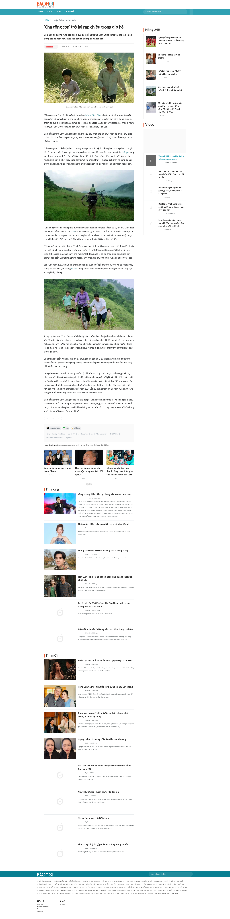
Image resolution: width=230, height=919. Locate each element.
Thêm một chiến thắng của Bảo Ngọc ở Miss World (103, 524)
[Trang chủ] (45, 4)
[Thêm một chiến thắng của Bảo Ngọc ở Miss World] (60, 533)
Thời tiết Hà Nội (181, 887)
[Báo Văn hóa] (160, 47)
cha (92, 434)
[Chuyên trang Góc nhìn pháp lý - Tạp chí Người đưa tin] (160, 230)
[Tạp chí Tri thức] (45, 475)
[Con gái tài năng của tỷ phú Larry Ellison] (58, 457)
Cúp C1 (137, 881)
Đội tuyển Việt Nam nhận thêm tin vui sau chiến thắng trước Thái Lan (171, 41)
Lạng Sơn (42, 887)
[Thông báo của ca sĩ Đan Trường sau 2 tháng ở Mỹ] (60, 559)
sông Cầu (104, 890)
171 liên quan (96, 498)
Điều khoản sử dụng (43, 907)
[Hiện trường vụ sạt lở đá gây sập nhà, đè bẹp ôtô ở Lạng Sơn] (151, 191)
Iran (73, 231)
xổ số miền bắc (133, 887)
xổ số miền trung (75, 881)
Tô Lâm (81, 884)
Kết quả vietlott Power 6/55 (66, 890)
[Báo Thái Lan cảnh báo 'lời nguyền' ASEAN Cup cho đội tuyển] (151, 175)
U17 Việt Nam (97, 893)
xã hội (74, 269)
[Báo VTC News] (161, 61)
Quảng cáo (40, 911)
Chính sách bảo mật (43, 909)
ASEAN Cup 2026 (79, 887)
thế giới (125, 152)
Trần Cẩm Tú (91, 887)
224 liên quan (170, 181)
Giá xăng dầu (171, 884)
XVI (134, 890)
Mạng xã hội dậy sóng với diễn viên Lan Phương (102, 739)
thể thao (181, 884)
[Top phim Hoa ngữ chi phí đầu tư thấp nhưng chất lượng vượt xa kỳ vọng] (60, 722)
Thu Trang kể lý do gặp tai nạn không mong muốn (103, 844)
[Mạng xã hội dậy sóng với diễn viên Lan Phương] (60, 748)
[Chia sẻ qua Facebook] (46, 418)
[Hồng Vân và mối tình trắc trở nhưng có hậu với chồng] (60, 696)
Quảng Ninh (50, 890)
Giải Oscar (77, 428)
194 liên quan (94, 773)
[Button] (191, 12)
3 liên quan (94, 554)
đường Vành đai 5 (160, 890)
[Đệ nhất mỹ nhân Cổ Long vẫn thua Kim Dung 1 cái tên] (60, 638)
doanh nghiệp (64, 893)
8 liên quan (174, 163)
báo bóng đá (90, 884)
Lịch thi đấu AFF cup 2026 (174, 881)
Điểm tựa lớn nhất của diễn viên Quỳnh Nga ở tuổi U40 (105, 660)
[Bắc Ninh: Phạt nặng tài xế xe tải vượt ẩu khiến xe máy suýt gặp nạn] (151, 208)
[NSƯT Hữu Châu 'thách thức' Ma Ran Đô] (60, 801)
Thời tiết (50, 887)
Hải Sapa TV (108, 893)
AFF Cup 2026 (95, 881)
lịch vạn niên (158, 881)
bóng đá (55, 893)
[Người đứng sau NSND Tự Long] (60, 827)
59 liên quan (95, 664)
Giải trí (47, 20)
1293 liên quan (170, 213)
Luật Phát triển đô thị (144, 890)
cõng (48, 434)
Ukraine (85, 881)
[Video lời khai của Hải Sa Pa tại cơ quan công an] (151, 160)
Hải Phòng (112, 890)
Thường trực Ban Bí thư (63, 887)
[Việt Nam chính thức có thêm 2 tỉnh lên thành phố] (151, 91)
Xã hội (117, 893)
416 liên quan (94, 743)
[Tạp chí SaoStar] (109, 478)
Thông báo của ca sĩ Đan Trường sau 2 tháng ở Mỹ (103, 550)
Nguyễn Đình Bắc (102, 884)
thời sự (100, 887)
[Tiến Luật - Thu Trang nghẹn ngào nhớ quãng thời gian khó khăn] (60, 586)
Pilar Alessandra (101, 434)
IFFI (74, 434)
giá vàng (75, 893)
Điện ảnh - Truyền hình (65, 20)
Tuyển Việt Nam (174, 890)
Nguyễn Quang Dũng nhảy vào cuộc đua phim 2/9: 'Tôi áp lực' (89, 471)
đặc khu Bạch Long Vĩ (46, 881)
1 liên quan (166, 197)
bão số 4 (74, 884)
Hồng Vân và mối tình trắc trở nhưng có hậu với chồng (105, 687)
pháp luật (161, 884)
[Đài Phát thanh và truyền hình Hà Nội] (161, 181)
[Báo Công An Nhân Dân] (82, 498)
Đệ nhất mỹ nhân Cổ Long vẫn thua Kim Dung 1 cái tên (105, 629)
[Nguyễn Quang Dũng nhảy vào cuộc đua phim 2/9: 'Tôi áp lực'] (89, 457)
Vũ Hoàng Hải (169, 887)
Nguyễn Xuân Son (146, 887)
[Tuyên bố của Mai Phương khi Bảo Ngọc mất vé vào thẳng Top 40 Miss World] (60, 612)
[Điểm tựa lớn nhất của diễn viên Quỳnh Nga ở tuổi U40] (60, 669)
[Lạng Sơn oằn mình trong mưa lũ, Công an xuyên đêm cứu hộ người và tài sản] (151, 224)
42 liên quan (95, 720)
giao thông (125, 893)
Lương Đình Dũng (93, 115)
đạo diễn (69, 438)
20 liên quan (95, 584)
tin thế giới (159, 887)
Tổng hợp (62, 904)
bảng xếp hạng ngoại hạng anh (88, 890)
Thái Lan (121, 884)
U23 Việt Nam (136, 884)
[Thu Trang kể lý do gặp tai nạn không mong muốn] (60, 853)
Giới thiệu (40, 904)
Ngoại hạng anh (111, 887)
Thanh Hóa (122, 887)
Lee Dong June (83, 434)
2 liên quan (94, 528)
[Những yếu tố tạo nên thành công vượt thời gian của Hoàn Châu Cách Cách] (120, 457)
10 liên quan (76, 46)
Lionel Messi (43, 884)
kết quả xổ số (106, 881)
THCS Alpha (114, 434)
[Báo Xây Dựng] (161, 213)
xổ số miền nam (44, 893)
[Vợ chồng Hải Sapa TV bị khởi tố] (151, 58)
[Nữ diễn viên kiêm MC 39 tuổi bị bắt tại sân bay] (151, 75)
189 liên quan (95, 610)
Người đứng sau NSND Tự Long (93, 818)
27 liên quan (95, 633)
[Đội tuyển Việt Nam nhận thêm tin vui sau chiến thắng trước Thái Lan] (151, 41)
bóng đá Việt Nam (149, 884)
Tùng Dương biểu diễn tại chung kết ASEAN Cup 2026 (104, 494)
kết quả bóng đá (61, 881)
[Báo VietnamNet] (160, 77)
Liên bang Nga (85, 893)
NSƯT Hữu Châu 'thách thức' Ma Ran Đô (98, 792)
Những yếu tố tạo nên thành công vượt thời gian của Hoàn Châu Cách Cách (119, 471)
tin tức (113, 884)
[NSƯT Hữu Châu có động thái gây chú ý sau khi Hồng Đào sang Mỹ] (60, 775)
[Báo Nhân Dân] (49, 46)
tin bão (184, 890)
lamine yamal (147, 881)
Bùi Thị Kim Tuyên (124, 890)
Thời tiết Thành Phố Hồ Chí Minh (142, 893)
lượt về (41, 890)
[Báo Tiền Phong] (77, 478)
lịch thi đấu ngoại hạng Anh (58, 884)
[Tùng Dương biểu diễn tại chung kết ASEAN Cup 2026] (60, 503)
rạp (69, 434)
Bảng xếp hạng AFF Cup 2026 (123, 881)
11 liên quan (167, 229)
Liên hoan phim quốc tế (54, 438)
